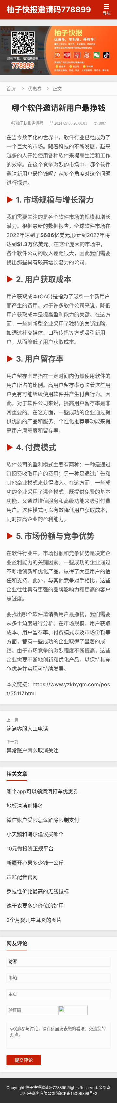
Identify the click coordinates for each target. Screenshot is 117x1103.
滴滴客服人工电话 (27, 728)
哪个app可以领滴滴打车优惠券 (42, 791)
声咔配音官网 (22, 877)
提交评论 (24, 1060)
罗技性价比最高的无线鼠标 (37, 891)
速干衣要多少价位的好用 (35, 905)
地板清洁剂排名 (24, 805)
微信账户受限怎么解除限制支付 (42, 820)
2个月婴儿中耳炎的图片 (34, 920)
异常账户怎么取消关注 (32, 750)
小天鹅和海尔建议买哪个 (35, 834)
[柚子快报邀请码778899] (58, 50)
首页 (11, 88)
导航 (106, 10)
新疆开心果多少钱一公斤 (35, 863)
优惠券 (35, 88)
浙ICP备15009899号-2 (76, 1093)
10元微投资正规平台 (30, 848)
